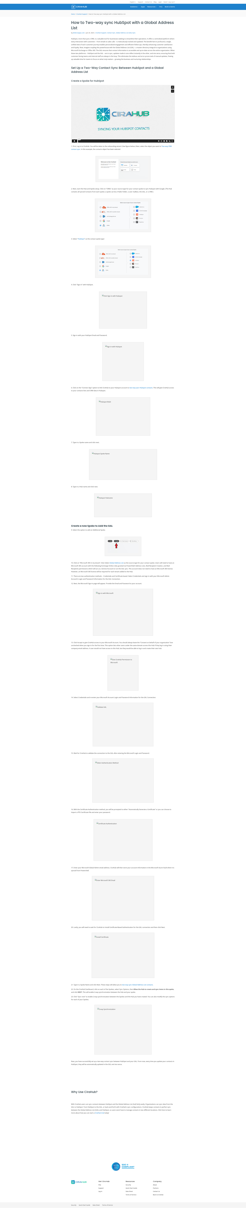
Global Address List (117, 563)
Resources (151, 7)
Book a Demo (170, 7)
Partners (156, 1188)
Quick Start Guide (131, 1188)
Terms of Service (131, 1195)
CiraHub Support (81, 14)
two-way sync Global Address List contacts (137, 985)
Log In (100, 1191)
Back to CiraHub (158, 1195)
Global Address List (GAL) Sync (125, 33)
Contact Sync (111, 33)
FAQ (160, 7)
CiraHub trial (99, 1113)
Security (128, 1185)
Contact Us (148, 2)
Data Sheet (129, 1191)
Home (73, 14)
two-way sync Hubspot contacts (141, 388)
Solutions (133, 7)
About (155, 1185)
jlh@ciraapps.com (79, 33)
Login (160, 2)
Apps (143, 7)
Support (140, 2)
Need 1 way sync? (169, 2)
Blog (155, 2)
